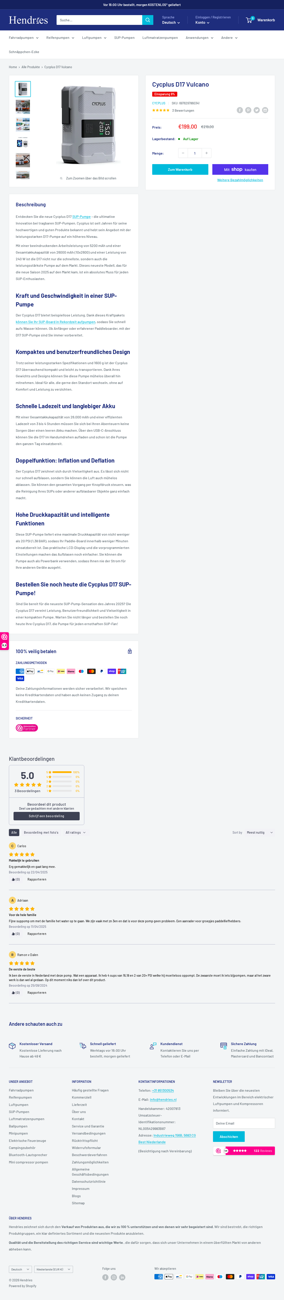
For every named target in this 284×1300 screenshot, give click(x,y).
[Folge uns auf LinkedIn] (122, 1277)
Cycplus (158, 103)
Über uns (79, 1111)
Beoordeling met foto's (41, 832)
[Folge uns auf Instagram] (114, 1277)
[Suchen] (147, 20)
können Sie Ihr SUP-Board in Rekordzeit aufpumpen (55, 322)
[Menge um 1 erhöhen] (206, 153)
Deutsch (16, 1269)
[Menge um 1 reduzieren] (183, 153)
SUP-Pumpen (124, 37)
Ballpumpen (18, 1126)
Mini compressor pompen (28, 1162)
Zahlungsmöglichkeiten (90, 1162)
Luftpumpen (92, 37)
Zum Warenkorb (180, 169)
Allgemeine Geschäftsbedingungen (90, 1171)
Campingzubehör (22, 1147)
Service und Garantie (88, 1126)
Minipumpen (18, 1133)
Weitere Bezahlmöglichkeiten (240, 180)
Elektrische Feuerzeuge (27, 1140)
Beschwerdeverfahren (89, 1155)
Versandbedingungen (89, 1133)
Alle (14, 832)
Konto (200, 22)
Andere (227, 37)
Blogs (76, 1196)
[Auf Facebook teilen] (240, 109)
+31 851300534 (163, 1090)
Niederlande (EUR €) (50, 1269)
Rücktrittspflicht (85, 1140)
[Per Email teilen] (265, 109)
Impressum (80, 1188)
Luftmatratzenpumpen (160, 37)
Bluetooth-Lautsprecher (28, 1155)
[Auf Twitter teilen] (257, 109)
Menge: (158, 153)
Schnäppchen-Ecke (24, 52)
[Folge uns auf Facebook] (105, 1277)
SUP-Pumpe (81, 216)
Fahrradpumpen (21, 37)
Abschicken (229, 1136)
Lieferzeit (79, 1104)
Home (13, 67)
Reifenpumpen (57, 37)
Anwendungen (197, 37)
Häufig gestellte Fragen (90, 1090)
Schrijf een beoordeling (46, 816)
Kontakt (78, 1119)
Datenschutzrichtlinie (89, 1181)
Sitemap (78, 1203)
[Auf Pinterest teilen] (248, 109)
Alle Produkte (31, 67)
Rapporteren (37, 879)
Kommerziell (81, 1097)
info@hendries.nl (163, 1099)
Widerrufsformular (86, 1147)
